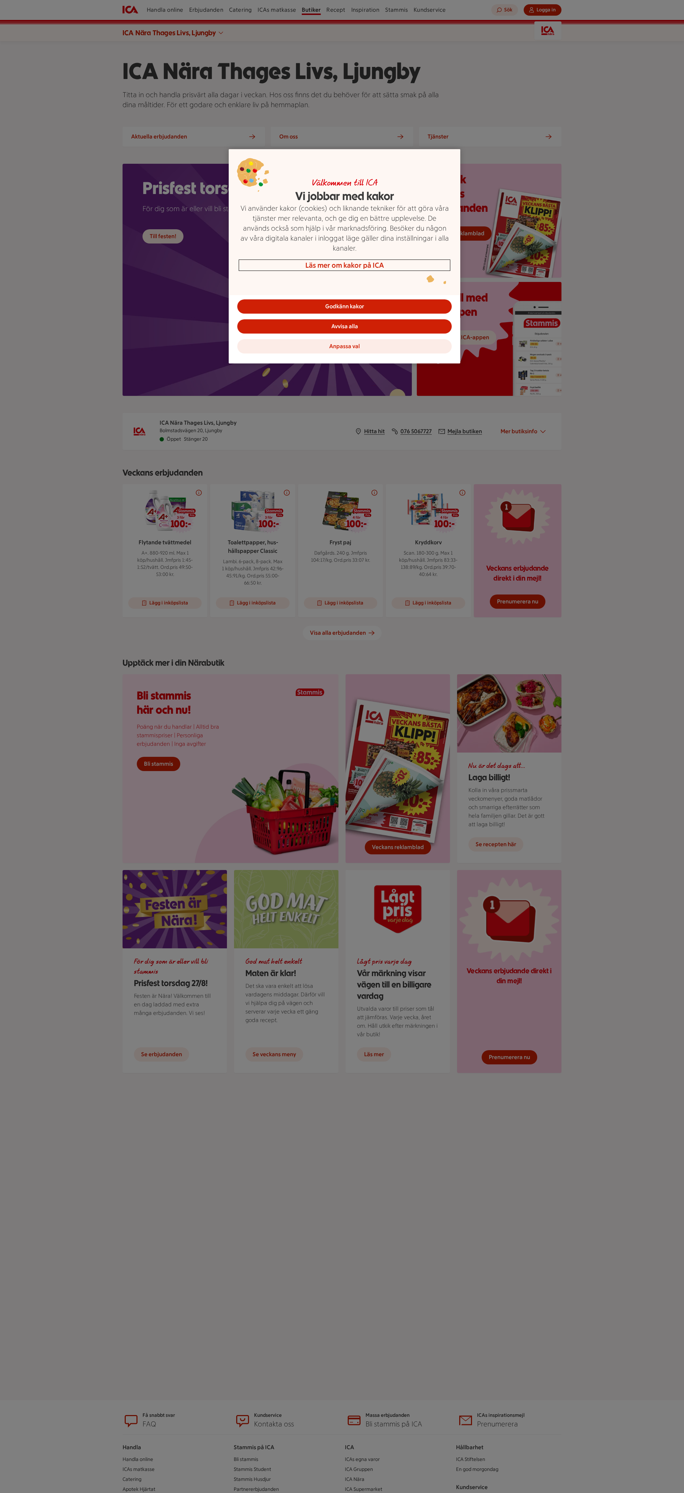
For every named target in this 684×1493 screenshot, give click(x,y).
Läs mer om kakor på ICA (344, 265)
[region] (344, 256)
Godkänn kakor (344, 306)
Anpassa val (344, 346)
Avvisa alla (344, 326)
